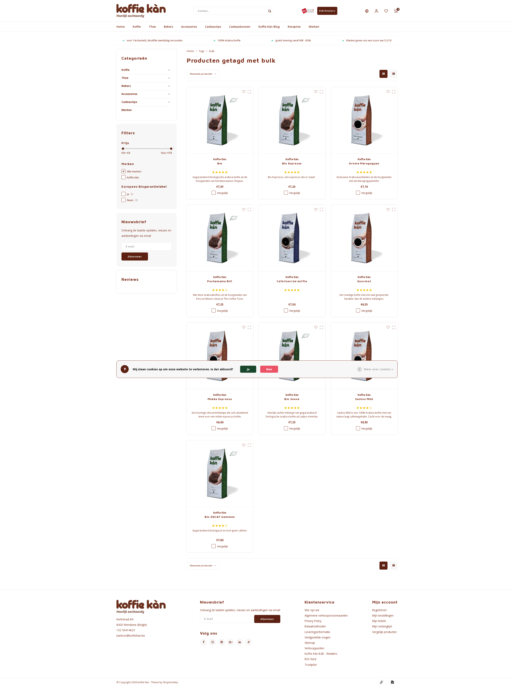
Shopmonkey (170, 682)
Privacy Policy (313, 621)
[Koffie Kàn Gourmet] (364, 238)
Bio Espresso (292, 163)
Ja (130, 194)
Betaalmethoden (315, 626)
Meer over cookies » (378, 369)
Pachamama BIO (219, 281)
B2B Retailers (327, 10)
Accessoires (189, 26)
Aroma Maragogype (364, 163)
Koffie (137, 26)
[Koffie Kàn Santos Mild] (364, 356)
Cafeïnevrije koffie (292, 281)
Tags (201, 51)
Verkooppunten (314, 648)
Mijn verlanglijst (382, 626)
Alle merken (134, 171)
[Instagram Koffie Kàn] (212, 642)
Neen (132, 200)
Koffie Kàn (133, 177)
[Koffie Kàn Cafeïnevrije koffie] (292, 238)
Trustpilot (311, 665)
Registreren (379, 610)
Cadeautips (213, 26)
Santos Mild (364, 399)
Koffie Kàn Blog (269, 26)
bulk (211, 51)
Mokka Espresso (220, 399)
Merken (314, 26)
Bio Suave (292, 399)
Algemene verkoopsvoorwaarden (326, 615)
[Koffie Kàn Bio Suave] (292, 356)
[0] (396, 11)
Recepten (294, 26)
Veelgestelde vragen (317, 637)
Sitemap (310, 643)
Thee (152, 26)
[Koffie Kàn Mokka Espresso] (220, 356)
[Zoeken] (270, 11)
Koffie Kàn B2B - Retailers (321, 653)
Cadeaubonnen (239, 26)
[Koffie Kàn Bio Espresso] (292, 120)
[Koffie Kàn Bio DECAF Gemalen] (220, 474)
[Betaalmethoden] (381, 682)
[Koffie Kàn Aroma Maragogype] (364, 120)
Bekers (168, 26)
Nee (269, 369)
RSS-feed (310, 659)
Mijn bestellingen (383, 615)
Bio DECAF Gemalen (220, 516)
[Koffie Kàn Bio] (220, 120)
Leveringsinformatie (317, 632)
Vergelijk (222, 193)
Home (120, 26)
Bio (219, 163)
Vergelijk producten (384, 632)
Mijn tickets (379, 621)
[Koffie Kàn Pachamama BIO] (220, 238)
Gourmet (364, 281)
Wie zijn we (312, 610)
